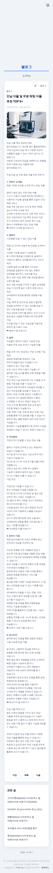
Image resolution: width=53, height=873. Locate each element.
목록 (26, 775)
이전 (15, 775)
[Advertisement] (26, 34)
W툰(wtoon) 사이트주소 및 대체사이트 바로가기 (21, 818)
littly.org (19, 867)
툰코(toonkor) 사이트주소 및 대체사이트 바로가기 (22, 837)
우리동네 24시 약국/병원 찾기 (22, 828)
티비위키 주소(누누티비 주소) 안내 (25, 809)
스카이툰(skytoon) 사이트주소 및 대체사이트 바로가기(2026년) (24, 799)
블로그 (43, 85)
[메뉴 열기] (48, 5)
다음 (38, 775)
